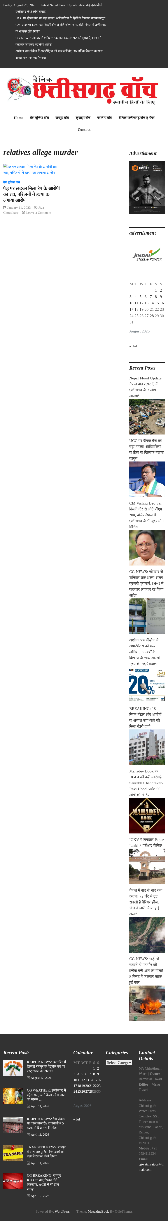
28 (152, 316)
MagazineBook (98, 1212)
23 (162, 309)
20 (147, 309)
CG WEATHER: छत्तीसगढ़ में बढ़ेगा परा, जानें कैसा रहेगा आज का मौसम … (46, 1094)
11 (136, 303)
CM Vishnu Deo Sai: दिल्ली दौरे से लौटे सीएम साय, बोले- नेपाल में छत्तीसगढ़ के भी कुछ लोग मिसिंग (146, 515)
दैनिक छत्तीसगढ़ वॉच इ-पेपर (136, 118)
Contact (84, 129)
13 (147, 303)
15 (157, 303)
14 (152, 303)
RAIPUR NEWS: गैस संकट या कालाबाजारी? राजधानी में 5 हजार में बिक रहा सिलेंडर (46, 1123)
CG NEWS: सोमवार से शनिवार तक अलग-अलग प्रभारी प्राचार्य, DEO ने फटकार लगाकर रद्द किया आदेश (146, 583)
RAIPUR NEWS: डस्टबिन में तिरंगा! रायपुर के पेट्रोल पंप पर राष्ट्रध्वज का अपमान (46, 1066)
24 (131, 316)
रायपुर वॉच (62, 118)
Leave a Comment (38, 212)
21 (152, 309)
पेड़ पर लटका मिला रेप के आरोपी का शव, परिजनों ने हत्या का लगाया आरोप (31, 194)
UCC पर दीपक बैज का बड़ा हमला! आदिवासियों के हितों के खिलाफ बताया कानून (60, 18)
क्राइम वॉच (83, 118)
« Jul (133, 346)
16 (162, 303)
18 (136, 309)
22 (157, 309)
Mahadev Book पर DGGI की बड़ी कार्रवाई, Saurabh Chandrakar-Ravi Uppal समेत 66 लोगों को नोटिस (146, 783)
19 (142, 309)
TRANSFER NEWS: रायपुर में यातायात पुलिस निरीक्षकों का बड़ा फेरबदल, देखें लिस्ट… (46, 1151)
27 (147, 316)
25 (136, 316)
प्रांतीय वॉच (104, 118)
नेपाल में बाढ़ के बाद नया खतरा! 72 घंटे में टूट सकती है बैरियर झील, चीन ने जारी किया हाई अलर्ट (145, 902)
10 (131, 303)
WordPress (62, 1212)
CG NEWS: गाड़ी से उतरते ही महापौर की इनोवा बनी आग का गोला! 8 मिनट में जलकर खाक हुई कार (146, 971)
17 (131, 309)
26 (142, 316)
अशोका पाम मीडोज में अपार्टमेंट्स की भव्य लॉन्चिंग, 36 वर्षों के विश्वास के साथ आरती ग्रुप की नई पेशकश (144, 652)
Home (18, 118)
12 (142, 303)
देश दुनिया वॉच (39, 118)
